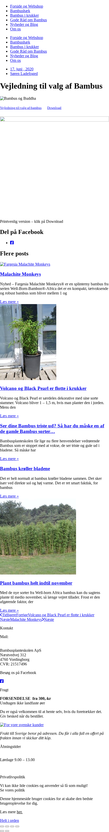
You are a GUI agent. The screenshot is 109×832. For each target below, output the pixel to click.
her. (29, 790)
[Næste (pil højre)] (7, 831)
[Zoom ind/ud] (2, 826)
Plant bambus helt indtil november (36, 583)
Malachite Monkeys (20, 274)
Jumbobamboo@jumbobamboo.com (31, 641)
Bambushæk (20, 11)
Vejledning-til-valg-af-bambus (21, 108)
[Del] (12, 826)
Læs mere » (9, 302)
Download (54, 108)
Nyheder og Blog (24, 24)
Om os (15, 29)
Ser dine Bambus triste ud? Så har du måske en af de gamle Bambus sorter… (52, 428)
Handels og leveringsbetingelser (25, 768)
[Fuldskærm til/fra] (7, 826)
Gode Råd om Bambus (28, 20)
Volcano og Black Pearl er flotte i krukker (43, 388)
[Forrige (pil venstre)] (2, 831)
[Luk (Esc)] (17, 826)
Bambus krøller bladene (25, 468)
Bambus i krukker (24, 15)
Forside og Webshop (26, 6)
